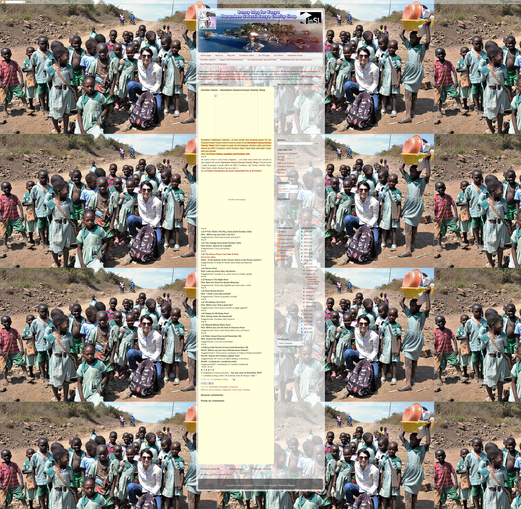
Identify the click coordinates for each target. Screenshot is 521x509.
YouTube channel (207, 60)
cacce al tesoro (215, 390)
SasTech (281, 173)
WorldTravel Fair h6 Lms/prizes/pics (296, 60)
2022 (306, 246)
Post (283, 187)
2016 (306, 311)
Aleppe (283, 232)
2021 (306, 250)
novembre (310, 270)
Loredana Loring (220, 379)
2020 (306, 253)
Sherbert (281, 160)
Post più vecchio (261, 468)
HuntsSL (281, 157)
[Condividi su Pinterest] (212, 383)
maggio (309, 292)
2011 (306, 328)
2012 (306, 325)
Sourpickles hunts (285, 176)
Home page (206, 55)
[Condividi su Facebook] (210, 383)
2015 (306, 314)
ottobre (309, 274)
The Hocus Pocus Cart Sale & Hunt (221, 254)
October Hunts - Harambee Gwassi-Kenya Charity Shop (312, 280)
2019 (306, 257)
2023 (306, 242)
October (246, 390)
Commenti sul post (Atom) (220, 475)
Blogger (291, 485)
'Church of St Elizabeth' (287, 154)
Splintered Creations (286, 163)
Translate (298, 347)
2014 (306, 318)
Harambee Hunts (295, 55)
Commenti (285, 191)
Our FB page (264, 55)
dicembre (310, 267)
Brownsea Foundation (218, 387)
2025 (306, 235)
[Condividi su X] (207, 383)
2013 (306, 321)
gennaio (310, 306)
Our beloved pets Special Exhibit (261, 60)
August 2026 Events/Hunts (231, 60)
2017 (306, 264)
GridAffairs (282, 170)
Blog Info (231, 55)
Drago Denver (286, 239)
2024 (306, 239)
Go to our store (208, 257)
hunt (234, 390)
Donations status (246, 55)
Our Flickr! (278, 55)
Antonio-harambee (288, 235)
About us (219, 55)
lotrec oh (284, 260)
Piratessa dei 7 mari (286, 251)
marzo (309, 299)
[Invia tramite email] (202, 383)
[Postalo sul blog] (204, 383)
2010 (306, 332)
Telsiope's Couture (285, 166)
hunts (239, 390)
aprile (308, 295)
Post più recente (210, 468)
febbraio (310, 302)
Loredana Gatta (287, 243)
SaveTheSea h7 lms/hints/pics (213, 64)
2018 (306, 260)
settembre (310, 288)
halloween (227, 390)
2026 (306, 232)
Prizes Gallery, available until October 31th (230, 154)
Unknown (284, 256)
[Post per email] (233, 379)
